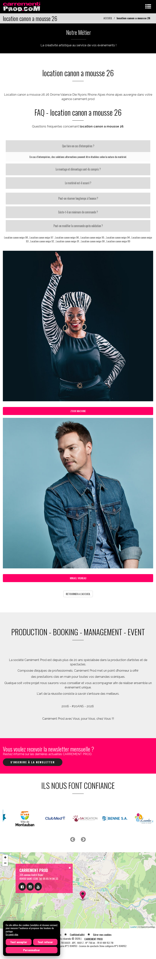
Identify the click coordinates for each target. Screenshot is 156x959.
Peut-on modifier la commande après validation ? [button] (78, 226)
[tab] (78, 146)
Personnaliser (31, 950)
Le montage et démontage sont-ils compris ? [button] (78, 169)
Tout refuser (45, 942)
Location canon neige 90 (93, 241)
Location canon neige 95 (92, 237)
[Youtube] (38, 887)
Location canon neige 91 (67, 241)
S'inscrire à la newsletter (32, 762)
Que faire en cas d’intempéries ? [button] (78, 146)
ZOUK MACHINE (78, 411)
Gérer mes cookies (102, 935)
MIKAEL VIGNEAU (78, 578)
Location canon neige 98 (16, 237)
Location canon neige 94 (118, 237)
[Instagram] (30, 887)
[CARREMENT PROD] (22, 6)
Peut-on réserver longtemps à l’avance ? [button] (78, 198)
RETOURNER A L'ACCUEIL (78, 594)
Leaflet (133, 926)
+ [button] (5, 857)
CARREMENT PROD (93, 939)
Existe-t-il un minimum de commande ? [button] (78, 212)
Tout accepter (18, 942)
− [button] (5, 863)
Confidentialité (77, 935)
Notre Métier (78, 32)
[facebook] (22, 887)
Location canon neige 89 (118, 241)
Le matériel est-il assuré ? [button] (78, 183)
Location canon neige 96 (67, 237)
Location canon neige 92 (42, 241)
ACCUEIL (107, 18)
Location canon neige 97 (41, 237)
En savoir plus (12, 934)
